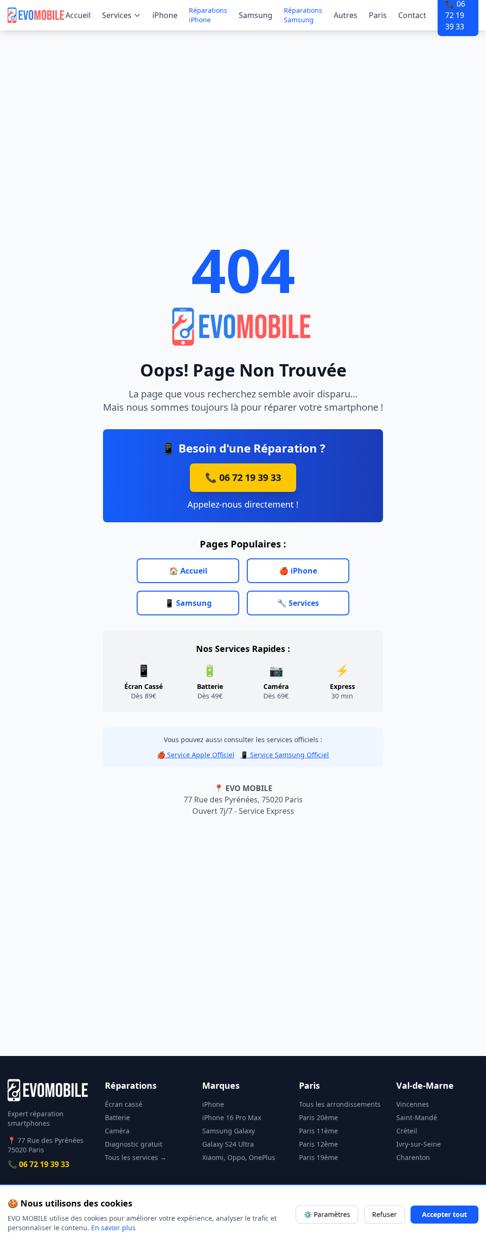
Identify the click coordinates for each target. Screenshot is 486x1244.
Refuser (384, 1214)
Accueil (78, 15)
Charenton (413, 1157)
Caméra (117, 1130)
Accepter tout (444, 1214)
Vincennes (412, 1104)
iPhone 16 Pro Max (231, 1117)
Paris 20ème (318, 1117)
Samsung (255, 15)
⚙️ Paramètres (327, 1214)
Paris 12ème (318, 1144)
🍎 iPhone (298, 570)
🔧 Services (298, 603)
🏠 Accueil (188, 570)
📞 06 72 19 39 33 (243, 477)
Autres (345, 15)
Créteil (406, 1130)
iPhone (165, 15)
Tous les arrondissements (340, 1104)
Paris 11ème (318, 1130)
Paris (378, 15)
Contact (412, 15)
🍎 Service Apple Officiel (195, 754)
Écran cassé (123, 1104)
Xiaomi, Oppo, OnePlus (238, 1157)
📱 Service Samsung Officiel (284, 754)
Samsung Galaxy (228, 1130)
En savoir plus (113, 1227)
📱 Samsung (188, 603)
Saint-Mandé (416, 1117)
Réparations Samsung (303, 15)
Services (116, 15)
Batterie (117, 1117)
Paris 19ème (318, 1157)
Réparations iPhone (208, 15)
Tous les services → (136, 1157)
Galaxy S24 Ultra (228, 1144)
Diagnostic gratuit (133, 1144)
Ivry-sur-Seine (418, 1144)
